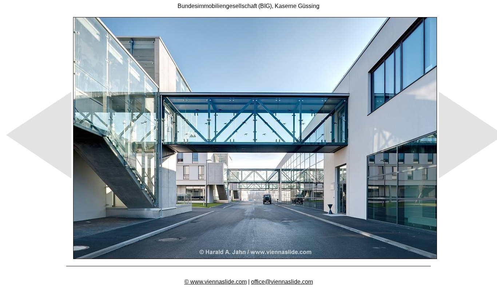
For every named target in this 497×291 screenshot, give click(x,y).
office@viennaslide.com (282, 282)
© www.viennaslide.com (215, 282)
